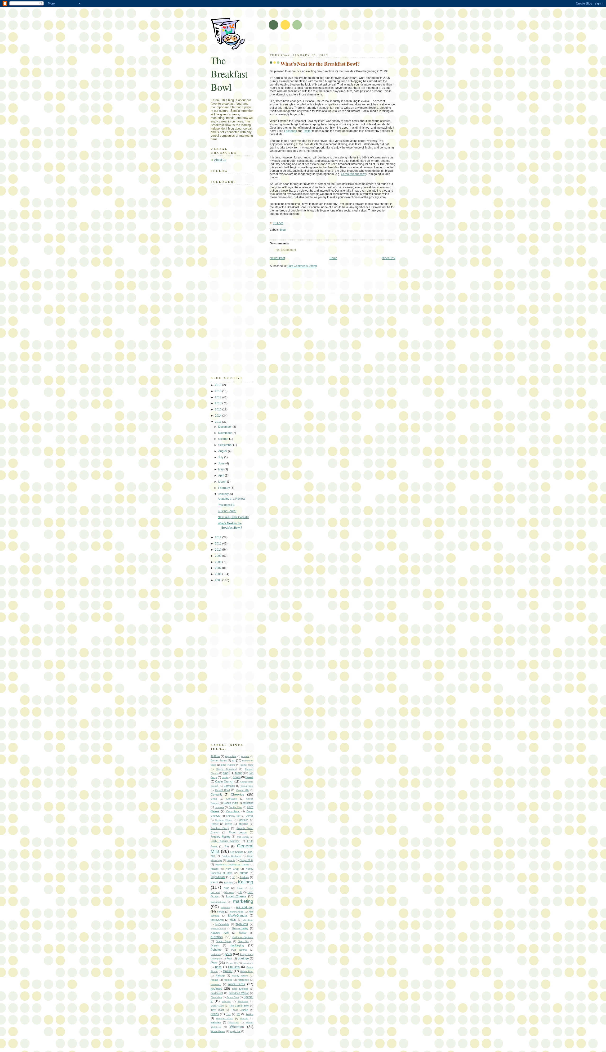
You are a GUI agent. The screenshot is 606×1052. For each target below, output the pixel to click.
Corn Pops (233, 811)
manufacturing (218, 902)
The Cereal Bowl (239, 1005)
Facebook (290, 131)
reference (243, 979)
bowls (237, 777)
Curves (249, 815)
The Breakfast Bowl (229, 74)
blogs (238, 773)
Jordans (244, 877)
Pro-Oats (234, 967)
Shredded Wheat (239, 993)
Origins (215, 945)
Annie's (245, 756)
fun (227, 846)
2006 (218, 574)
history (214, 868)
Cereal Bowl (222, 790)
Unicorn (244, 1018)
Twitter (307, 131)
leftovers (229, 892)
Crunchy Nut (233, 815)
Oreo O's (243, 941)
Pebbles (216, 949)
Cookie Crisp (236, 807)
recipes (228, 979)
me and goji (244, 907)
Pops (229, 958)
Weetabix (233, 1022)
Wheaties (237, 1027)
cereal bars (247, 786)
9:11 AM (278, 223)
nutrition (217, 937)
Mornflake (248, 920)
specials (226, 1001)
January (223, 494)
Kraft (226, 887)
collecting (248, 802)
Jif (233, 877)
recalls (214, 979)
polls (228, 954)
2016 (218, 403)
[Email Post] (286, 229)
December (225, 426)
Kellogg (245, 881)
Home (333, 258)
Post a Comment (285, 250)
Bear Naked (228, 764)
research (216, 984)
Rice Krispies (240, 988)
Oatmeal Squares (242, 937)
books (225, 777)
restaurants (236, 984)
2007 (218, 568)
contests (219, 807)
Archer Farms (219, 760)
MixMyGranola (237, 915)
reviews (216, 988)
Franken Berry (220, 828)
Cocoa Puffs (230, 802)
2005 (218, 580)
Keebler (228, 882)
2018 (218, 391)
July (221, 457)
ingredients (218, 877)
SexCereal (217, 993)
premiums (248, 963)
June (221, 463)
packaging (237, 945)
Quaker (227, 971)
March (222, 481)
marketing (243, 901)
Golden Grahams (231, 856)
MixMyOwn (217, 919)
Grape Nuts (246, 860)
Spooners (243, 1001)
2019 (218, 385)
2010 (218, 549)
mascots (225, 907)
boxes (249, 777)
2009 (218, 555)
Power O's (232, 963)
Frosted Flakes (220, 836)
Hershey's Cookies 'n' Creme (232, 864)
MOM (233, 920)
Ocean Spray (224, 941)
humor (244, 873)
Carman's (229, 785)
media (220, 911)
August (223, 451)
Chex (214, 798)
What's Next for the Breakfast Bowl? (320, 63)
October (223, 439)
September (225, 445)
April (221, 475)
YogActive (235, 1031)
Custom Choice (224, 820)
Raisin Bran (246, 971)
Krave (240, 888)
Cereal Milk (242, 790)
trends (215, 1014)
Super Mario (217, 1005)
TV (238, 1014)
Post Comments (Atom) (302, 266)
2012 (218, 537)
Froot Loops (238, 832)
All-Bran (215, 756)
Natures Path (220, 932)
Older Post (388, 258)
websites (216, 1022)
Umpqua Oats (224, 1018)
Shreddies (216, 997)
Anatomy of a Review (231, 498)
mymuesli (242, 924)
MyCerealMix (222, 924)
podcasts (216, 954)
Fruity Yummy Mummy (225, 841)
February (224, 488)
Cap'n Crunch (224, 781)
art (233, 760)
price (218, 967)
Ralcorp (220, 975)
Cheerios (237, 794)
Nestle (242, 932)
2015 (218, 409)
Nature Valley (240, 928)
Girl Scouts (236, 851)
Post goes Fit (226, 505)
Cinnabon (231, 798)
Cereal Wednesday (353, 174)
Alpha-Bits (230, 756)
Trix (228, 1014)
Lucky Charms (236, 896)
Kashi (214, 882)
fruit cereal (243, 837)
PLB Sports (239, 949)
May (221, 469)
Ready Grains (240, 975)
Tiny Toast (217, 1009)
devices (243, 819)
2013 (218, 421)
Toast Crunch (239, 1009)
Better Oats (247, 765)
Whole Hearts (218, 1031)
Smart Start (233, 997)
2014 (218, 415)
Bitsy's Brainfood (226, 769)
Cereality (216, 794)
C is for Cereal (227, 511)
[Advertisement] (325, 43)
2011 (218, 543)
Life (240, 892)
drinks (228, 824)
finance (243, 824)
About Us (220, 160)
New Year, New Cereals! (233, 517)
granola (231, 860)
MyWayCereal (218, 928)
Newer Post (277, 258)
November (225, 433)
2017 (218, 397)
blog (283, 229)
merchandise (237, 911)
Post (214, 963)
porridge (243, 958)
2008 (218, 562)
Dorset (214, 824)
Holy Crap (232, 868)
